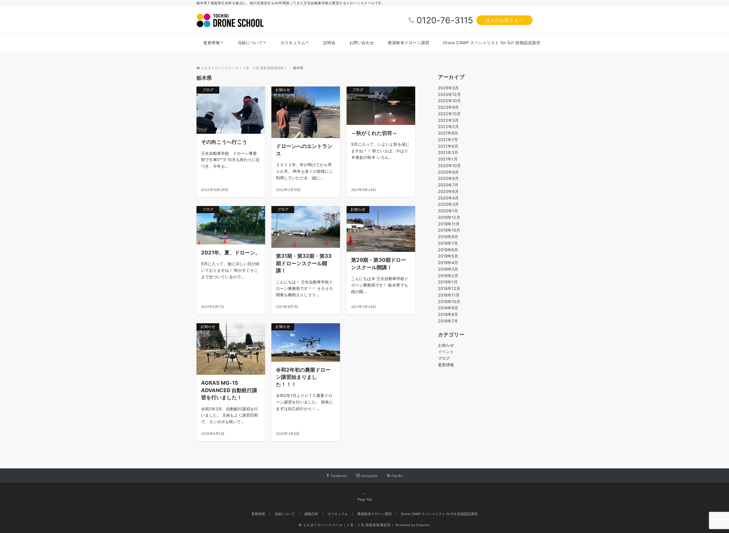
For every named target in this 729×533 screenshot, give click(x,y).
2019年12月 (449, 217)
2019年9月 (448, 236)
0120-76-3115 (445, 20)
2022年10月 (449, 113)
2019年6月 (448, 249)
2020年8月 (448, 178)
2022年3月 (448, 120)
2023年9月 (448, 107)
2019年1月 (448, 281)
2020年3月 (448, 204)
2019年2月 (448, 275)
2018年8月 (448, 314)
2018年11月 (449, 295)
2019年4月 (448, 262)
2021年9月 (448, 133)
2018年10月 (449, 301)
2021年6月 (448, 146)
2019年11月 (449, 223)
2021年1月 (448, 159)
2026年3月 (448, 87)
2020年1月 (448, 210)
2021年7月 (448, 139)
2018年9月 (448, 307)
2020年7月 (448, 184)
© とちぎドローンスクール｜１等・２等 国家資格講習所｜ (346, 525)
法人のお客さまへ (504, 20)
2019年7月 (448, 243)
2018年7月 (448, 320)
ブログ (444, 358)
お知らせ (446, 345)
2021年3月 (448, 152)
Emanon (423, 525)
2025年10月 (449, 100)
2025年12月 (449, 94)
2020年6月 (448, 191)
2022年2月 (448, 126)
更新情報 (446, 364)
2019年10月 (449, 230)
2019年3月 (448, 269)
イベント (446, 351)
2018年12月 (449, 288)
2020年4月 (448, 197)
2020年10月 (449, 165)
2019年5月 (448, 256)
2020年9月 (448, 172)
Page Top (364, 499)
